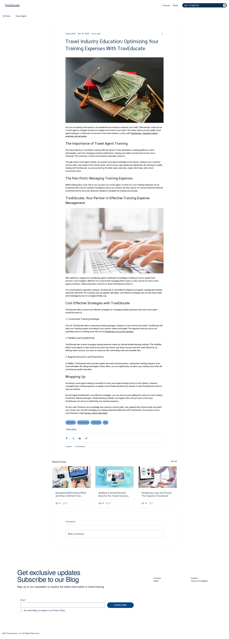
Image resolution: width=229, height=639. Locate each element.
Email (23, 600)
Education (71, 422)
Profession (96, 422)
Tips (105, 422)
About (155, 581)
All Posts (6, 16)
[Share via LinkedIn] (79, 438)
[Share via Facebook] (66, 438)
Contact (194, 578)
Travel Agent (21, 16)
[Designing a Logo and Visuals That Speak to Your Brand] (157, 477)
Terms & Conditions (199, 581)
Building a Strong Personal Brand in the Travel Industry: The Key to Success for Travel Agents (114, 494)
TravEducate (12, 5)
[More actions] (162, 33)
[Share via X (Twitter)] (73, 438)
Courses (157, 578)
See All (174, 461)
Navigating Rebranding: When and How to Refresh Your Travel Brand (71, 494)
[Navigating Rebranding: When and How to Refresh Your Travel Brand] (71, 477)
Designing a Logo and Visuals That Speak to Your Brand (157, 494)
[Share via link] (86, 438)
